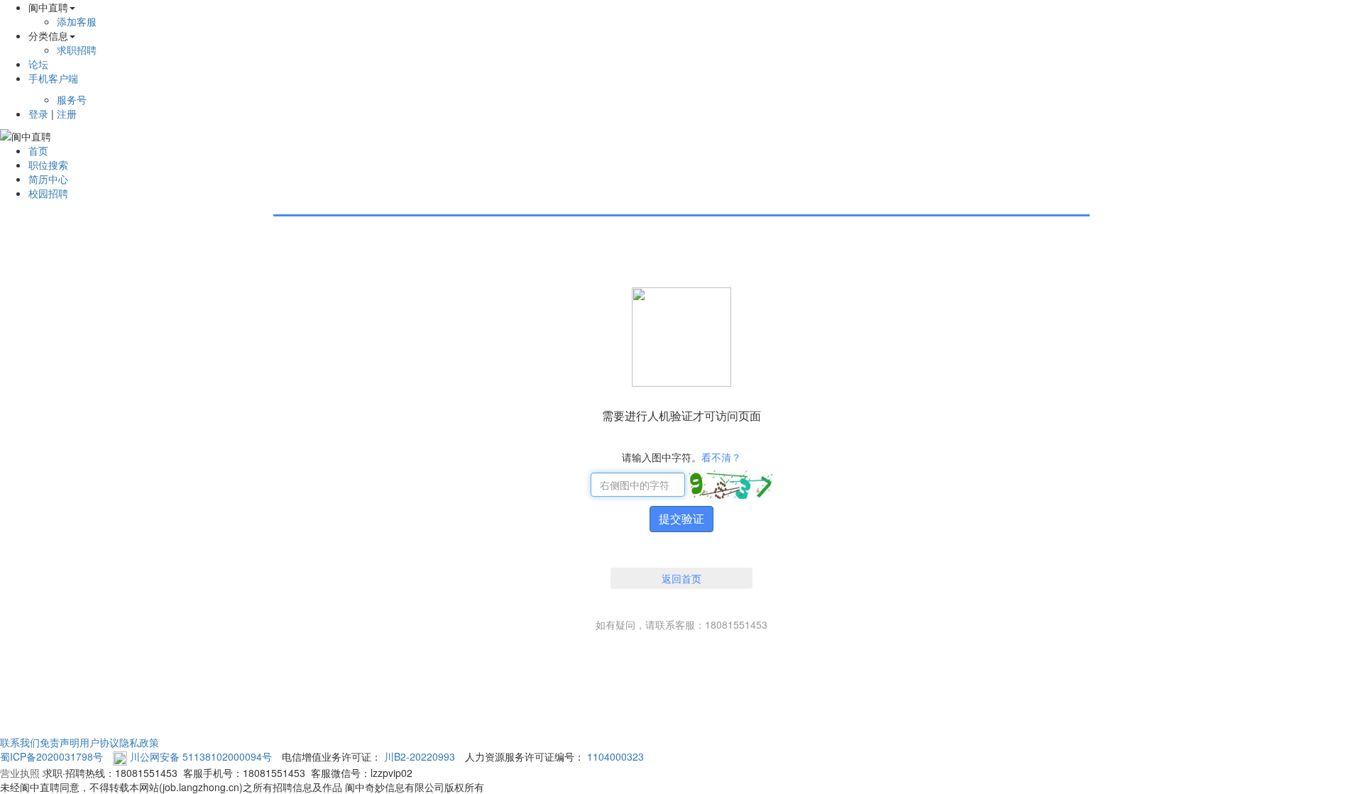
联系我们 (20, 742)
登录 (38, 113)
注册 (67, 113)
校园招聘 (48, 193)
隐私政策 (139, 742)
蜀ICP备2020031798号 (51, 756)
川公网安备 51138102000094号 (201, 756)
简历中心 (48, 179)
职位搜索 (48, 165)
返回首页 (681, 578)
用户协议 (99, 742)
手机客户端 (53, 78)
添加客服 (77, 21)
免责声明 (60, 742)
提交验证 (681, 518)
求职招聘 (77, 50)
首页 (38, 150)
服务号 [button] (72, 99)
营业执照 (20, 773)
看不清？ (721, 457)
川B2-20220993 (419, 756)
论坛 (38, 64)
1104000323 (615, 756)
